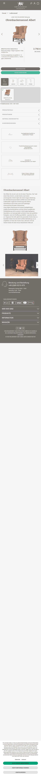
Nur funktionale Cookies (20, 768)
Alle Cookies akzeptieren (20, 763)
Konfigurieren (20, 772)
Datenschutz (17, 759)
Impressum (24, 759)
